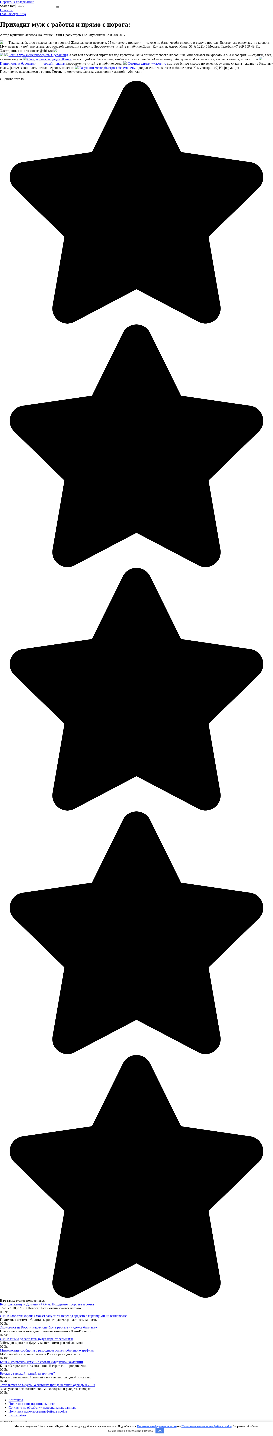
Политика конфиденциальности (32, 1403)
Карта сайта (17, 1415)
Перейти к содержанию (17, 2)
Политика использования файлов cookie (38, 1411)
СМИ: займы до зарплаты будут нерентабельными (36, 1339)
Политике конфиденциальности (157, 1426)
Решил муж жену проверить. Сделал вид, (39, 55)
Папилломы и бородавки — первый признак (32, 63)
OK (160, 1430)
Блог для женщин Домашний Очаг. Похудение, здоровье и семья (47, 1304)
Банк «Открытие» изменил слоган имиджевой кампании (41, 1362)
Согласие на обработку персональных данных (42, 1407)
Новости (6, 10)
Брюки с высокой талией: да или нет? (27, 1373)
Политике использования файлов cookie (207, 1426)
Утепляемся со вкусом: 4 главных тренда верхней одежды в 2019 (47, 1385)
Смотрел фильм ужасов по (147, 63)
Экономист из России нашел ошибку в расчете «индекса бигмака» (48, 1327)
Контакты (16, 1400)
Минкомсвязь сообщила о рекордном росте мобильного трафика (47, 1350)
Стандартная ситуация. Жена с (49, 59)
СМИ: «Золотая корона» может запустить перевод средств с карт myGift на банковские (63, 1316)
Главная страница (13, 14)
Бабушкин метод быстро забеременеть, (107, 68)
